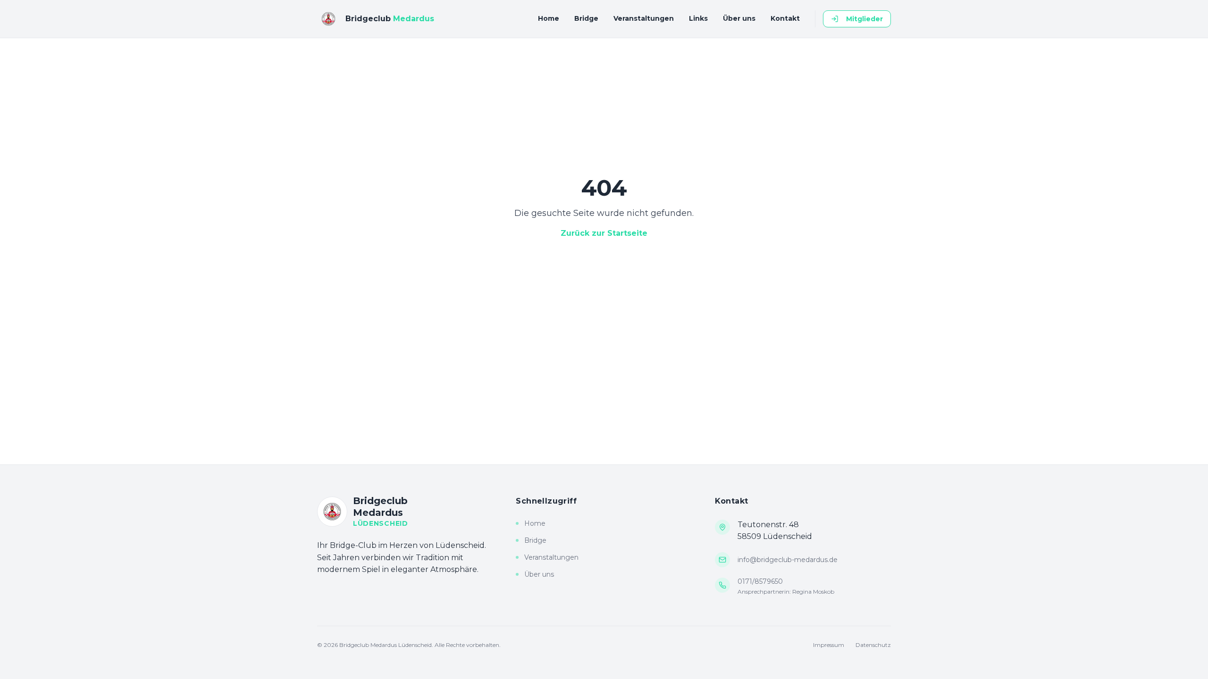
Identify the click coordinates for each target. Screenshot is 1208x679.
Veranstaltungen (643, 18)
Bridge (586, 18)
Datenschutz (873, 644)
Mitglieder (864, 19)
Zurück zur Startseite (604, 233)
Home (548, 18)
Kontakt (785, 18)
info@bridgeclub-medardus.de (788, 559)
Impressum (828, 644)
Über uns (739, 18)
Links (698, 18)
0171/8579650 (760, 581)
